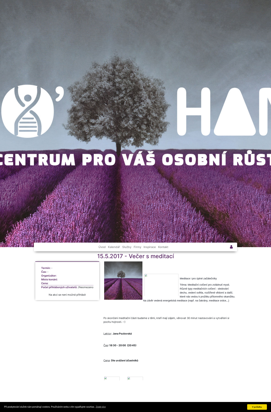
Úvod (102, 247)
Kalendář (114, 247)
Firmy (137, 247)
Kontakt (163, 247)
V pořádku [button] (257, 407)
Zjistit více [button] (101, 407)
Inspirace (150, 247)
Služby (126, 247)
